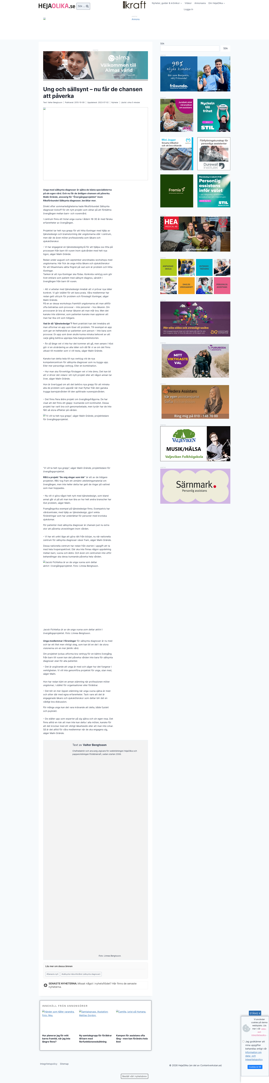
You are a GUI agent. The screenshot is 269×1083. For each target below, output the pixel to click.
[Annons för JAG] (176, 131)
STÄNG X (255, 1013)
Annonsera (200, 3)
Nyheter (114, 102)
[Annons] (134, 19)
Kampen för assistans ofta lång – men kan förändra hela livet (132, 1038)
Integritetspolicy (48, 1063)
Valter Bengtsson (55, 102)
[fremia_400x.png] (176, 190)
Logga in (188, 9)
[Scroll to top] (7, 1072)
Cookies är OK (255, 1067)
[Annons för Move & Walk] (195, 293)
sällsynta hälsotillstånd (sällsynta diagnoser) (81, 974)
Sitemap (64, 1063)
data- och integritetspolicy (258, 1031)
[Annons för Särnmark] (195, 502)
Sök (162, 43)
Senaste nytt (52, 974)
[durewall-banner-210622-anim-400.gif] (213, 153)
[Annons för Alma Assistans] (95, 65)
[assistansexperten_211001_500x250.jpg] (195, 335)
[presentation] (58, 1021)
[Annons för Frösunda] (195, 90)
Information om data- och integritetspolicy (253, 1056)
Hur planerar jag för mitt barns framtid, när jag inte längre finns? (56, 1038)
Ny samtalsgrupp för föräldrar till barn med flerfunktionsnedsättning (95, 1038)
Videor (188, 3)
